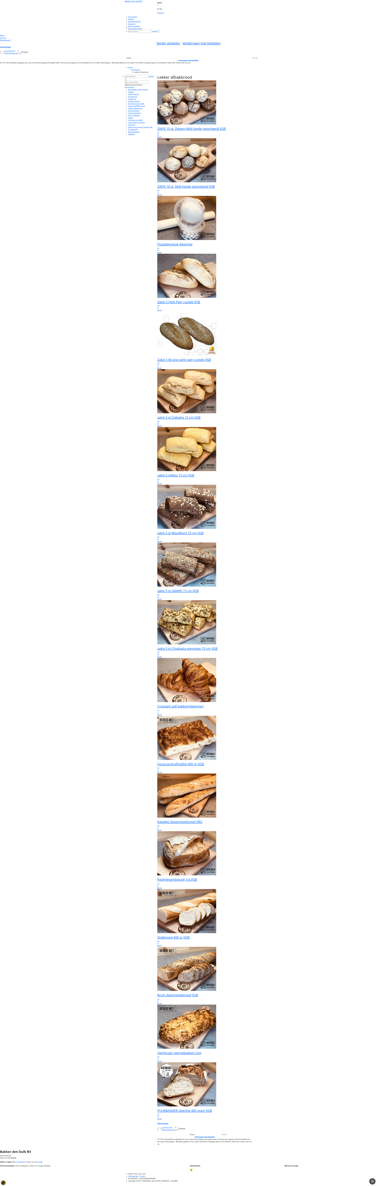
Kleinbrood (132, 99)
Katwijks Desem (134, 101)
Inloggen (160, 13)
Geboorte (131, 125)
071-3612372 (20, 1162)
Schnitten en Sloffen (135, 120)
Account (3, 38)
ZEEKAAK (131, 134)
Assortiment (135, 70)
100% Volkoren (133, 94)
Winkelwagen (5, 40)
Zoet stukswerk (134, 111)
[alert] (3, 1183)
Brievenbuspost (134, 132)
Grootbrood (132, 97)
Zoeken (154, 31)
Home (130, 67)
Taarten (131, 92)
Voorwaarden (133, 1176)
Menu (2, 35)
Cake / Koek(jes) (134, 115)
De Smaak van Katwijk (136, 104)
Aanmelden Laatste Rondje (138, 89)
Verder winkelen (168, 43)
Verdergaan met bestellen (202, 43)
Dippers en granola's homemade (140, 127)
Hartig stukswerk (134, 113)
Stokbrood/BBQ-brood (136, 106)
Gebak (130, 118)
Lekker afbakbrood (135, 108)
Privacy (142, 1176)
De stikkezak (132, 129)
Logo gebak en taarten (136, 122)
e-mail (40, 1162)
